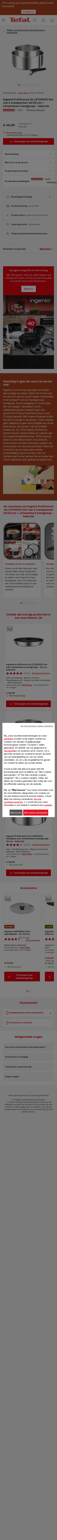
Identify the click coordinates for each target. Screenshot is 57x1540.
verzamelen (10, 750)
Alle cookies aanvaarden (36, 812)
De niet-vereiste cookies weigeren (37, 726)
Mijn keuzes (16, 812)
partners (8, 738)
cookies (47, 805)
